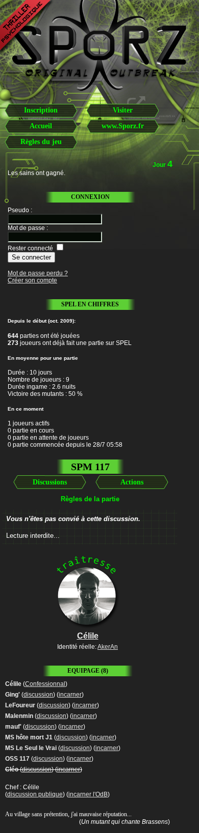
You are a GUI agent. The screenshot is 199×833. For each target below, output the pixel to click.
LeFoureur (20, 705)
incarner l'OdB (88, 794)
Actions (131, 482)
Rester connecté (30, 248)
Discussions (50, 482)
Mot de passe (26, 228)
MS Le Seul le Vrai (31, 748)
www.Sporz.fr (123, 126)
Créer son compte (32, 280)
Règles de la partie (90, 499)
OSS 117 (17, 758)
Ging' (12, 694)
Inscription (41, 110)
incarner (70, 694)
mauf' (13, 726)
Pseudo (18, 210)
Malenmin (19, 716)
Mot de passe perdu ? (38, 273)
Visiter (123, 110)
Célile (13, 683)
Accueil (41, 126)
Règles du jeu (41, 142)
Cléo (11, 769)
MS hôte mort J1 (29, 737)
